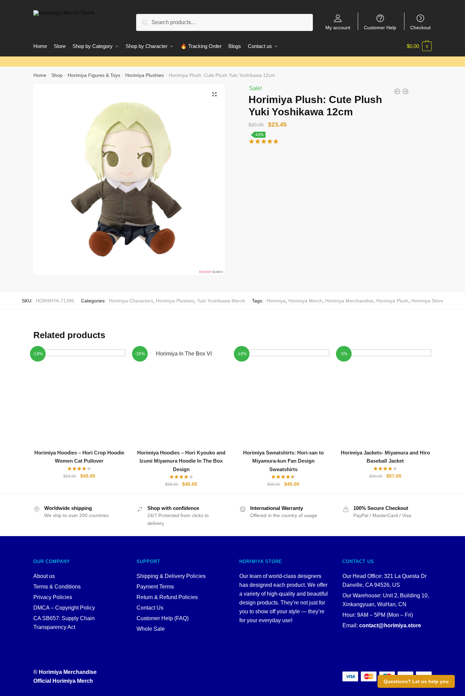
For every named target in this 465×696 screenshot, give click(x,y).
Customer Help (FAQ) (163, 618)
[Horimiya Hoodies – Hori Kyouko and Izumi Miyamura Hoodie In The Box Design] (181, 395)
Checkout (420, 27)
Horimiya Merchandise (349, 300)
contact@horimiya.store (390, 625)
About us (44, 576)
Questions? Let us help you (416, 681)
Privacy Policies (52, 597)
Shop (57, 75)
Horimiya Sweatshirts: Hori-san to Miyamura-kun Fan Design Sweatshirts (283, 461)
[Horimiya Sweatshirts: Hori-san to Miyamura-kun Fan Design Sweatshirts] (283, 395)
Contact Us (150, 608)
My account (337, 27)
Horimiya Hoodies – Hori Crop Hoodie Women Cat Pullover (79, 457)
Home (39, 75)
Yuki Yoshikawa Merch (221, 300)
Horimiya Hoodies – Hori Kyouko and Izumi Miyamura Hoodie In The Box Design (181, 461)
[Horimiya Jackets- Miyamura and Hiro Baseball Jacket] (385, 395)
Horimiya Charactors (131, 300)
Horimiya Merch (305, 300)
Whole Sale (151, 629)
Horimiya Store (427, 300)
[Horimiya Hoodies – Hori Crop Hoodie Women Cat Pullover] (79, 395)
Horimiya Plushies (144, 75)
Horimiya (276, 300)
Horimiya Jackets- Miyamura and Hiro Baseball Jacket (385, 457)
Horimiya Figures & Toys (94, 75)
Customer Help (380, 27)
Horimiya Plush (392, 300)
